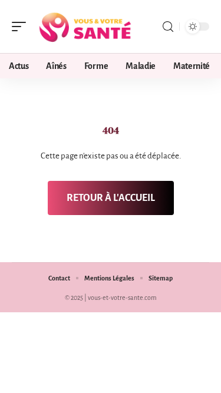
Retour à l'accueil (111, 198)
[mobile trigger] (22, 26)
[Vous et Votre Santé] (85, 26)
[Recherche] (168, 27)
